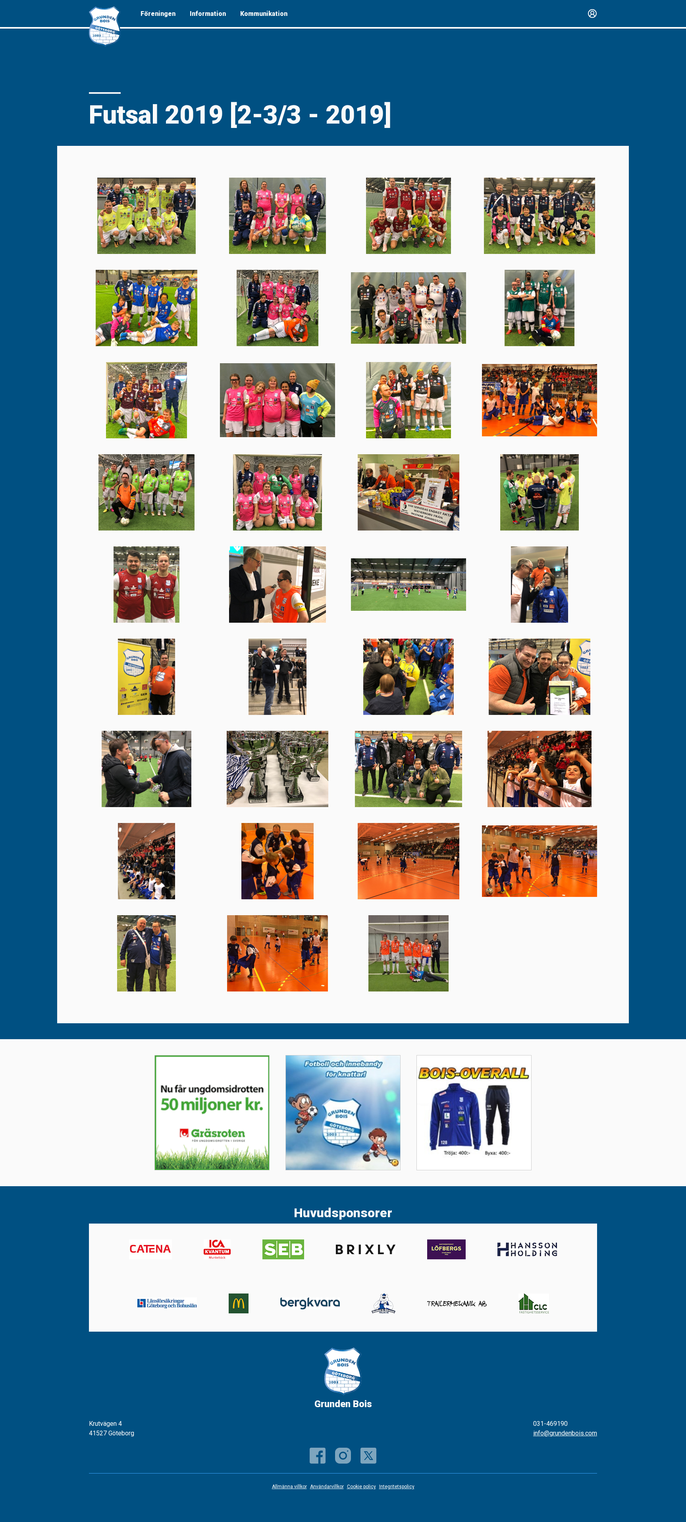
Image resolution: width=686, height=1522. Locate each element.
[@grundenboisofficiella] (343, 1456)
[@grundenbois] (368, 1456)
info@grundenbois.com (565, 1433)
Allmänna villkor (289, 1486)
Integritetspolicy (396, 1486)
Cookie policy (361, 1486)
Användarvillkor (327, 1486)
